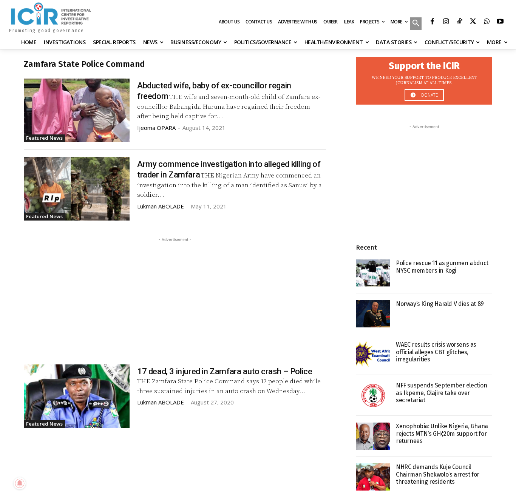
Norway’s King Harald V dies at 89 (440, 303)
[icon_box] (424, 78)
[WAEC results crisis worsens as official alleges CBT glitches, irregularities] (373, 354)
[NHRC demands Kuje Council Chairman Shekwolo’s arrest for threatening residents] (373, 477)
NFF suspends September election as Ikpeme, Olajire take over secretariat (441, 392)
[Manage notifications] (20, 483)
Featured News (44, 137)
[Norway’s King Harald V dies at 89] (373, 313)
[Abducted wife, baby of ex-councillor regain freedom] (77, 110)
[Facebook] (432, 22)
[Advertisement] (175, 296)
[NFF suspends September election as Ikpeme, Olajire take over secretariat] (373, 395)
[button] (416, 24)
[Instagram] (446, 22)
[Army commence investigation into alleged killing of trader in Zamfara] (77, 189)
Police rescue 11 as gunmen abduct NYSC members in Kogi (442, 266)
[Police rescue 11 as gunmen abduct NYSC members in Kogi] (373, 273)
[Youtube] (500, 22)
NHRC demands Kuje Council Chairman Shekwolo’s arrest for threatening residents (437, 474)
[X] (473, 22)
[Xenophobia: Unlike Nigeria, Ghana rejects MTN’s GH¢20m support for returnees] (373, 436)
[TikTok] (459, 22)
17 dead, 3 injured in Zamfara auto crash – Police (224, 371)
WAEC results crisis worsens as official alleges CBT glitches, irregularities (436, 352)
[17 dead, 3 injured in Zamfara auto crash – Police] (77, 396)
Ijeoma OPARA (156, 127)
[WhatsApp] (486, 22)
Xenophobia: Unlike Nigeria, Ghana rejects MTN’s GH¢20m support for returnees (442, 433)
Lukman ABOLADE (160, 206)
